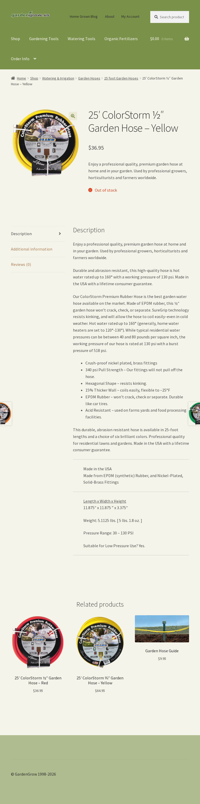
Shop (15, 38)
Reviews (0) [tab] (21, 264)
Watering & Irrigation (58, 78)
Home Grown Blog (84, 16)
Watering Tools (81, 38)
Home (21, 78)
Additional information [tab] (31, 249)
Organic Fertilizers (121, 38)
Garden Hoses (89, 78)
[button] (73, 116)
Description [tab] (21, 233)
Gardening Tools (44, 38)
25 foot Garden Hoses (121, 78)
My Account (130, 16)
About (109, 16)
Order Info (20, 58)
